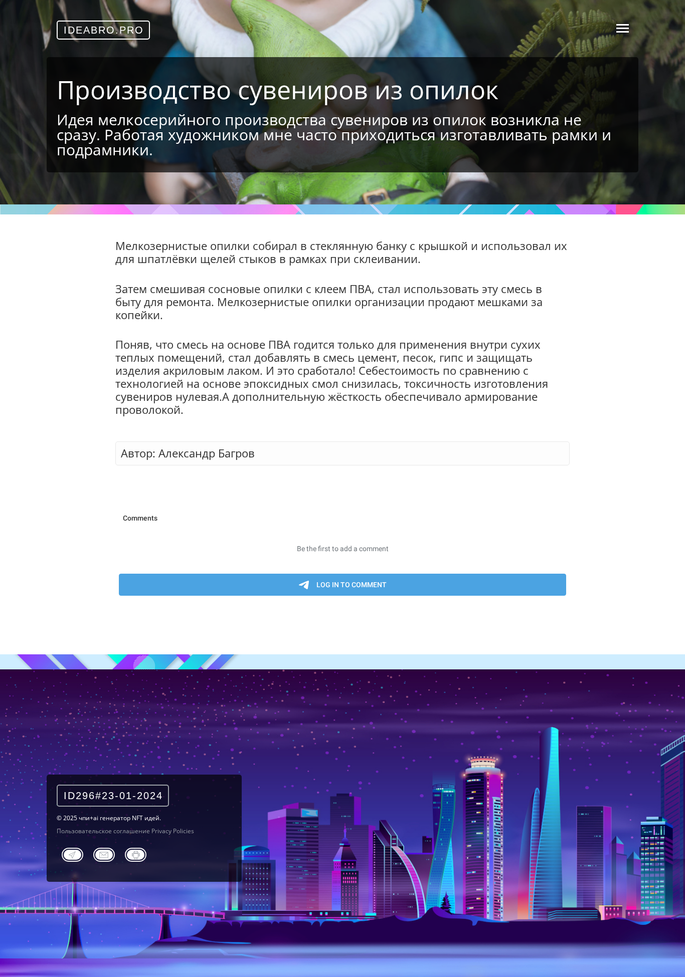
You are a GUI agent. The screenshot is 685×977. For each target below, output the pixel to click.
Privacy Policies (172, 831)
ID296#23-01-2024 (113, 795)
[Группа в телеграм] (72, 853)
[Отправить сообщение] (104, 853)
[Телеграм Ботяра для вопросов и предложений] (135, 853)
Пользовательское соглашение (103, 831)
